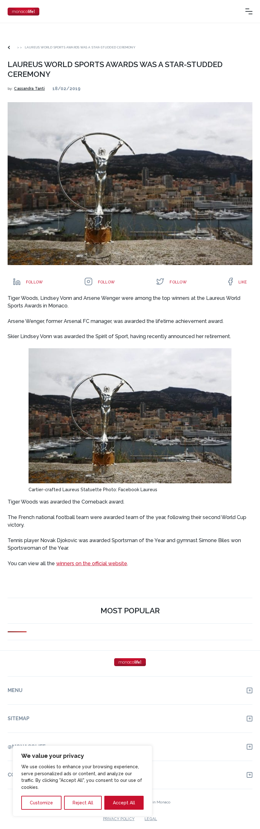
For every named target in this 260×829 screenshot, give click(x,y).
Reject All (83, 802)
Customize (41, 802)
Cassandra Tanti (29, 88)
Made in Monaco (155, 802)
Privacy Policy (118, 819)
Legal (151, 819)
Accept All (124, 802)
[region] (82, 780)
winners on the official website (91, 563)
